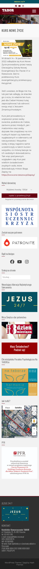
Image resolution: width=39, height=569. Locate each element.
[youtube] (19, 262)
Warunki (34, 437)
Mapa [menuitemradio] (7, 408)
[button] (28, 430)
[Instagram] (23, 6)
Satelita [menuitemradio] (18, 408)
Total (24, 563)
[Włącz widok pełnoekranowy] (34, 409)
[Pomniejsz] (34, 433)
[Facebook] (16, 6)
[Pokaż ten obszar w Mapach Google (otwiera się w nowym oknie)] (5, 436)
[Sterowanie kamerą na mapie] (34, 413)
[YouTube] (19, 6)
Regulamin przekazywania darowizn (19, 199)
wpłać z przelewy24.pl (19, 195)
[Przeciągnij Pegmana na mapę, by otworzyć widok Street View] (34, 421)
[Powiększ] (34, 429)
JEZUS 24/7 (19, 2)
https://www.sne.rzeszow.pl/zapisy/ (18, 175)
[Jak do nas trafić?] (19, 513)
